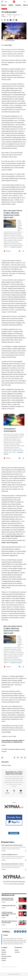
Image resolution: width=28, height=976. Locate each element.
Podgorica (18, 749)
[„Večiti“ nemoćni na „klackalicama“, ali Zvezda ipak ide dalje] (22, 913)
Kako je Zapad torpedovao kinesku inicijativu (12, 845)
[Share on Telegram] (21, 757)
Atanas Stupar (11, 749)
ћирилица (4, 765)
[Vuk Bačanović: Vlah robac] (22, 907)
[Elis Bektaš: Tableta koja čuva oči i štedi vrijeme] (22, 922)
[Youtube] (20, 792)
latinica (9, 765)
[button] (3, 2)
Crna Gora (4, 751)
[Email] (10, 20)
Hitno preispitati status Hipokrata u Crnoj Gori (12, 863)
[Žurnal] (14, 1)
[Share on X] (7, 20)
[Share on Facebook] (5, 20)
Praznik (23, 749)
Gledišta (4, 8)
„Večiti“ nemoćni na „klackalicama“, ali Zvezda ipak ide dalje (9, 914)
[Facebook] (7, 792)
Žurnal (3, 14)
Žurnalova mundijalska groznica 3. (10, 854)
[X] (14, 792)
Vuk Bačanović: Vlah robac (9, 905)
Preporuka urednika (22, 901)
